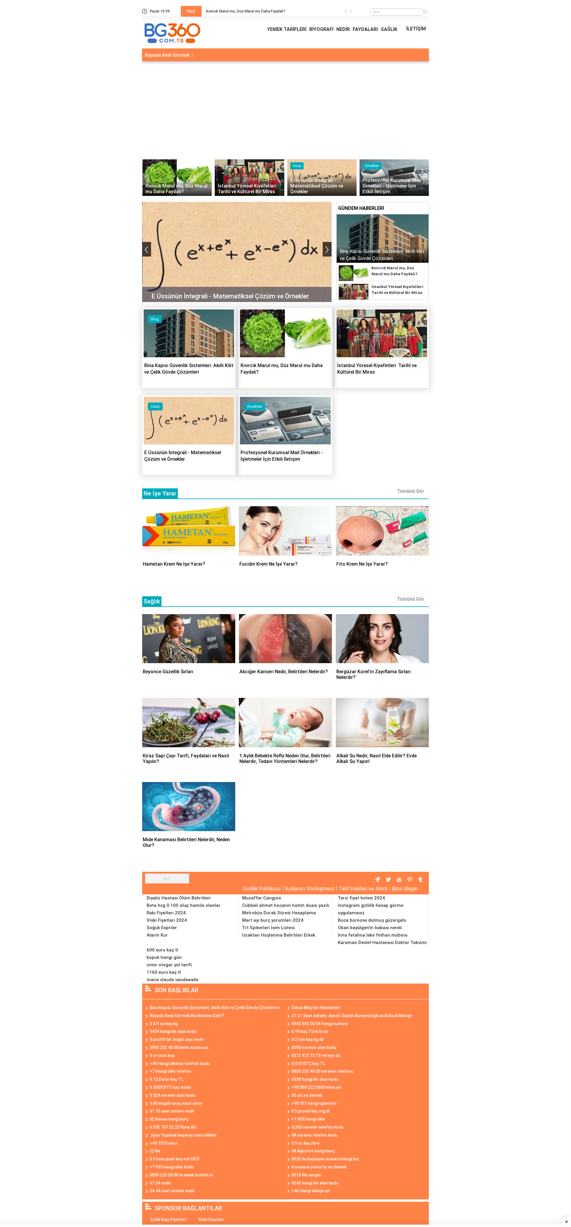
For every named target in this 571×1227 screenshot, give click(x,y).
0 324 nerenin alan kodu (172, 1095)
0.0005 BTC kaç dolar (170, 1087)
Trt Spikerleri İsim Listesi (268, 927)
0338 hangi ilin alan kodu (314, 1079)
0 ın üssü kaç (162, 1055)
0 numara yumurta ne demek (318, 1167)
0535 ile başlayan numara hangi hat (325, 1159)
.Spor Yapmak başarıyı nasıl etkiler (183, 1135)
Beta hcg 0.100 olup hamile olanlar (183, 905)
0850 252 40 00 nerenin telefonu (322, 1071)
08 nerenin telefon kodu (314, 1135)
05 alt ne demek (306, 1095)
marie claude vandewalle (172, 979)
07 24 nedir (160, 1183)
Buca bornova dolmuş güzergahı (372, 920)
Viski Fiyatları (211, 1219)
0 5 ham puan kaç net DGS (174, 1159)
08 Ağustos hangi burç (313, 1151)
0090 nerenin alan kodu (313, 1047)
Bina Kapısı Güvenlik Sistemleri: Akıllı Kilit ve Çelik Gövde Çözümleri (215, 1007)
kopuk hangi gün (164, 957)
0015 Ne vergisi (306, 1175)
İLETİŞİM (416, 29)
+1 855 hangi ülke (308, 1119)
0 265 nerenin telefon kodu (317, 1127)
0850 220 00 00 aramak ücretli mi (181, 1175)
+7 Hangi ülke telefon (170, 1071)
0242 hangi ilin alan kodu (314, 1183)
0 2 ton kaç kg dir (307, 1039)
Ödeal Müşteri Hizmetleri (315, 1007)
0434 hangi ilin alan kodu (173, 1031)
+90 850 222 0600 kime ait (316, 1087)
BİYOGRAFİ (321, 29)
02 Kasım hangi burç (169, 1119)
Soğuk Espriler (162, 927)
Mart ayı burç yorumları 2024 (272, 920)
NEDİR (343, 29)
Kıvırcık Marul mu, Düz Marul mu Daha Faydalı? (245, 11)
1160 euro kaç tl (164, 972)
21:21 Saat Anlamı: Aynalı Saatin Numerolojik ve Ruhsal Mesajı (351, 1015)
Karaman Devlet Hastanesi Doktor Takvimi (382, 942)
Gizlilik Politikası (262, 888)
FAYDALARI (365, 29)
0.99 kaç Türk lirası (309, 1031)
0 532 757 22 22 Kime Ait (173, 1127)
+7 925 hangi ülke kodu (172, 1167)
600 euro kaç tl (162, 950)
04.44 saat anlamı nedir (172, 1190)
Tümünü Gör (410, 491)
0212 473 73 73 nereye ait (316, 1055)
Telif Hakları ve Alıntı (363, 888)
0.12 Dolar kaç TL (166, 1079)
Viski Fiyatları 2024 (167, 920)
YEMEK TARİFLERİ (286, 29)
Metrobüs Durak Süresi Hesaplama (279, 912)
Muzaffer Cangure (261, 898)
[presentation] (345, 12)
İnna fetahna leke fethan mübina (372, 935)
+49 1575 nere (163, 1143)
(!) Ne (155, 1151)
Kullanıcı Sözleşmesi (309, 888)
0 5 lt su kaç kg (164, 1023)
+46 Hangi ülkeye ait (310, 1190)
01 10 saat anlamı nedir (172, 1111)
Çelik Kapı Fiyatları (168, 1219)
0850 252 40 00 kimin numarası (179, 1047)
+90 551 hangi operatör (314, 1103)
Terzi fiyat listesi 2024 (361, 898)
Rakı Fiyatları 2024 (166, 912)
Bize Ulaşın (405, 888)
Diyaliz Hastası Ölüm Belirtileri (179, 898)
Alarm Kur (157, 935)
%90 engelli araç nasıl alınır (176, 1103)
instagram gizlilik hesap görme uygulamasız (370, 909)
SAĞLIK (389, 29)
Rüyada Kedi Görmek (167, 55)
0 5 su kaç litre (305, 1143)
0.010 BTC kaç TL (308, 1063)
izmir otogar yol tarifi (169, 965)
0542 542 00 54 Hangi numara (319, 1023)
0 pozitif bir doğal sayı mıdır (177, 1039)
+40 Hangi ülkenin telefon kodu (180, 1063)
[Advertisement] (285, 108)
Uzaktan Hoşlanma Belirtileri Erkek (278, 935)
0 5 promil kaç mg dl (310, 1111)
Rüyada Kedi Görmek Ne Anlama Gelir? (187, 1015)
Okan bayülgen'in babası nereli (370, 927)
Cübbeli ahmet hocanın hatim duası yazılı (285, 905)
